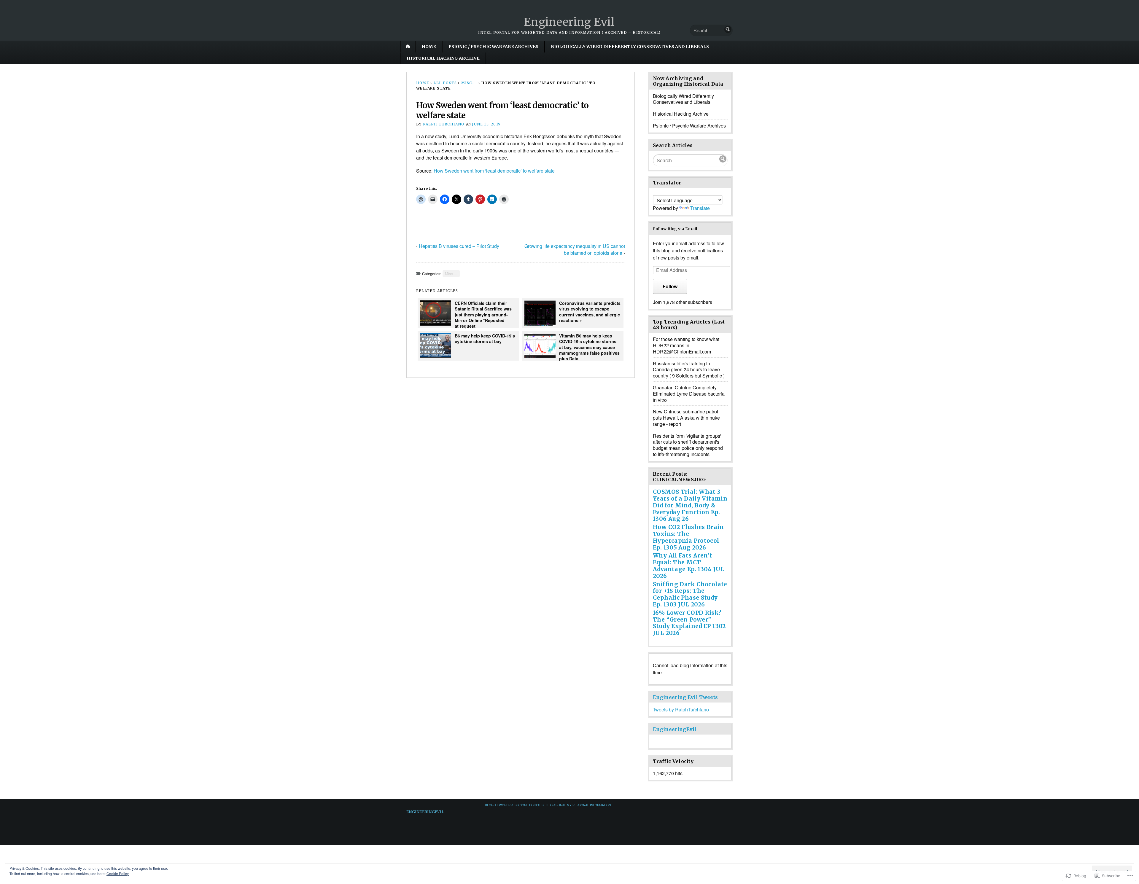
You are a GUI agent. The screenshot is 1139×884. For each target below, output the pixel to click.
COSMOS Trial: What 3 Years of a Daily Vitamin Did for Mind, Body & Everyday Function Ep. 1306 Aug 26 (690, 505)
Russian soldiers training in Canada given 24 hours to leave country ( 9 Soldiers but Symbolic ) (689, 369)
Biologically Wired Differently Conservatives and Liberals (630, 46)
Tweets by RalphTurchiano (681, 709)
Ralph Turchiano (443, 124)
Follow (670, 286)
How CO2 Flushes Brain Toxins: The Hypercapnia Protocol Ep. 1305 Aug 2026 (688, 537)
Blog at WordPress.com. (506, 805)
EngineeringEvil (675, 729)
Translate (700, 208)
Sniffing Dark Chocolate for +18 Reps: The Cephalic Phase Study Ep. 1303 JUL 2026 (690, 594)
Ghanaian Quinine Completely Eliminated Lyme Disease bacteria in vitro (689, 393)
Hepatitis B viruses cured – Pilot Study (459, 246)
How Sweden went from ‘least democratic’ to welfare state (494, 170)
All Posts (445, 83)
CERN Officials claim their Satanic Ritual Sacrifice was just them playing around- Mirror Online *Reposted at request (483, 314)
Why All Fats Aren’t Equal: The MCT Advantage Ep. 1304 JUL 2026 (688, 565)
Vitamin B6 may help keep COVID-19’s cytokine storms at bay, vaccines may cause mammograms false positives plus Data (589, 347)
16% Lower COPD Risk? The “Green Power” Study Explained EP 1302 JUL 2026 (689, 622)
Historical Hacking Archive (443, 58)
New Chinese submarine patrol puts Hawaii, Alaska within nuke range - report (686, 417)
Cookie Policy (117, 873)
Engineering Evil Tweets (685, 697)
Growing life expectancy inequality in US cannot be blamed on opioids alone (574, 249)
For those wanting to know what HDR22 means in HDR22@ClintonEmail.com (686, 345)
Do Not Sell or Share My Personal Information (570, 805)
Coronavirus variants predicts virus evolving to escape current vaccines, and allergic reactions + (590, 311)
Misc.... (469, 83)
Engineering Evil (569, 22)
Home (428, 46)
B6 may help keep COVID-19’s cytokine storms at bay (485, 338)
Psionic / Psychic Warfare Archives (493, 46)
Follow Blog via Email (675, 228)
